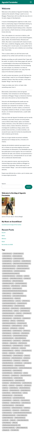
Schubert (26, 357)
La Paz (5, 420)
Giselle (19, 313)
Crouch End (6, 407)
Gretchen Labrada (7, 305)
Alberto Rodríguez (17, 293)
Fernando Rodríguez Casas (20, 335)
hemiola (19, 275)
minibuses (16, 333)
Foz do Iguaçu (19, 315)
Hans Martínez (7, 345)
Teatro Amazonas (19, 305)
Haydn (5, 387)
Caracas (5, 382)
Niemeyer (26, 330)
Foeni (27, 345)
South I (4, 232)
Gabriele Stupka (18, 355)
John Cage (27, 362)
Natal (3, 241)
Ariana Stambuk (20, 380)
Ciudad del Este (22, 303)
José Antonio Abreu (8, 338)
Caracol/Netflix (7, 400)
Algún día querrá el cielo (9, 265)
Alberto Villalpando (22, 427)
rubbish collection (16, 325)
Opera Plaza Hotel (25, 375)
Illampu (5, 343)
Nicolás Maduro (25, 390)
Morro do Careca (7, 310)
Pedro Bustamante (17, 357)
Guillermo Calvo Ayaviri (23, 268)
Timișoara (17, 360)
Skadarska (6, 348)
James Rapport (7, 355)
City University (25, 400)
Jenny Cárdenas (21, 415)
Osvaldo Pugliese (18, 253)
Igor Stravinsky (7, 370)
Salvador (6, 320)
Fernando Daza (22, 323)
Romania (25, 360)
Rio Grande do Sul (15, 382)
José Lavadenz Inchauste (19, 295)
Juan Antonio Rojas (8, 380)
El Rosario (14, 328)
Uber (5, 385)
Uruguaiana (26, 318)
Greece (23, 348)
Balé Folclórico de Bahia (9, 323)
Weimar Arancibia (20, 417)
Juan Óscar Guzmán (8, 405)
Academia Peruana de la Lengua (11, 273)
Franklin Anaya (17, 330)
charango (27, 278)
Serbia (13, 420)
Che (25, 392)
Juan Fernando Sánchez (9, 303)
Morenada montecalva (9, 415)
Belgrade (6, 430)
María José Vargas (17, 280)
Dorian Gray (15, 308)
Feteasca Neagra (7, 377)
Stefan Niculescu (19, 365)
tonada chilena (26, 260)
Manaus (4, 238)
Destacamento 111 (8, 298)
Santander (6, 285)
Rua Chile (6, 308)
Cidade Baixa (13, 387)
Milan (15, 422)
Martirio (17, 298)
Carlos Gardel (7, 255)
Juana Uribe (6, 392)
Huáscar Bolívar (7, 360)
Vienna (27, 355)
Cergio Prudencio (8, 417)
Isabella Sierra (7, 397)
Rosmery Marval (14, 390)
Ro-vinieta (6, 375)
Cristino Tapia (7, 295)
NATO (18, 350)
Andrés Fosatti (7, 330)
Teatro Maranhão (25, 308)
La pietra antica (27, 382)
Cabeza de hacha (18, 258)
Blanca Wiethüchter (20, 338)
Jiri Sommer (18, 362)
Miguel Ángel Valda (23, 265)
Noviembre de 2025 (7, 244)
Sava (5, 352)
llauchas (5, 328)
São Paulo (28, 385)
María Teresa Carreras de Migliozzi (22, 263)
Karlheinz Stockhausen (25, 367)
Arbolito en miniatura (8, 300)
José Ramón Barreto (21, 283)
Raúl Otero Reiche (8, 362)
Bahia (3, 235)
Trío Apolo (14, 430)
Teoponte (6, 402)
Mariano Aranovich (17, 407)
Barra (13, 320)
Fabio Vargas (19, 405)
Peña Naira (26, 300)
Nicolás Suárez (7, 340)
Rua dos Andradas (24, 387)
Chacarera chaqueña (8, 427)
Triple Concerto (7, 412)
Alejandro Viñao (15, 402)
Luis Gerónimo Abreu (19, 397)
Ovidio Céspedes (7, 270)
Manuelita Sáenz (7, 395)
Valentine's (15, 348)
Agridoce (16, 400)
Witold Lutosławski (8, 365)
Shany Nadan (18, 395)
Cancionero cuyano (20, 270)
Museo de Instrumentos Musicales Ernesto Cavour (14, 290)
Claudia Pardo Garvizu (8, 275)
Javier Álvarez (26, 402)
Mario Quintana (7, 318)
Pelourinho (21, 320)
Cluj (25, 372)
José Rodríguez (25, 310)
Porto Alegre (6, 422)
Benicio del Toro (17, 392)
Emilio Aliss (6, 357)
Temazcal (16, 410)
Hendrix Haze (25, 410)
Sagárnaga (26, 340)
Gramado (19, 385)
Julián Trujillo (6, 288)
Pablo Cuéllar (7, 293)
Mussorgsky (6, 325)
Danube (11, 352)
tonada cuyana (7, 263)
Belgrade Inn (17, 372)
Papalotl (27, 407)
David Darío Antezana (8, 313)
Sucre (24, 285)
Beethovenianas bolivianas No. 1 (11, 425)
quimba (5, 278)
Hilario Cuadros (17, 255)
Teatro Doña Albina (23, 420)
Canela (11, 385)
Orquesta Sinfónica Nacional (10, 367)
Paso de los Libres (8, 315)
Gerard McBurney (18, 345)
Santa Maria (17, 318)
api (25, 325)
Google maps (18, 377)
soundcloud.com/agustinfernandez (11, 224)
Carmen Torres (7, 335)
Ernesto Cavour (17, 288)
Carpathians (15, 375)
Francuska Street (26, 350)
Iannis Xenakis (17, 370)
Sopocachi (13, 343)
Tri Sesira (20, 352)
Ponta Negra (27, 313)
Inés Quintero (6, 280)
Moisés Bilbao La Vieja (16, 278)
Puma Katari (25, 333)
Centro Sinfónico (7, 372)
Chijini (21, 328)
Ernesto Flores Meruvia (9, 268)
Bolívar (5, 390)
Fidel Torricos (22, 343)
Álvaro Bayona (16, 285)
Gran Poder (17, 340)
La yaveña (17, 260)
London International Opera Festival (22, 412)
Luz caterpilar (7, 410)
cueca (18, 300)
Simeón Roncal (7, 253)
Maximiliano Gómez (8, 283)
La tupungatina (7, 260)
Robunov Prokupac (8, 350)
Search (4, 183)
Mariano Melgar (7, 258)
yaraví (27, 275)
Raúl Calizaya (7, 333)
